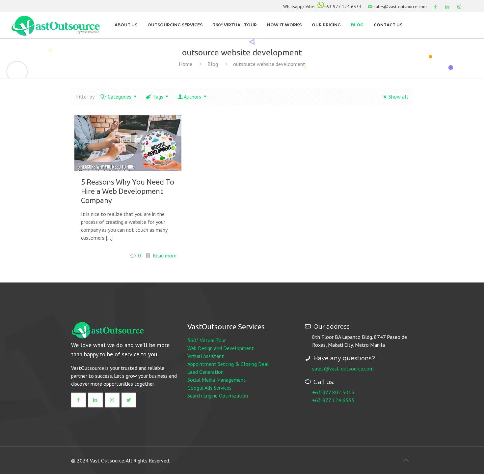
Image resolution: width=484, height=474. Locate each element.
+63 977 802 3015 (333, 392)
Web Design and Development (220, 348)
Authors (192, 96)
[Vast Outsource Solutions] (56, 25)
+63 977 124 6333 (343, 7)
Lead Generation (205, 372)
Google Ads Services (209, 387)
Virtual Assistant (205, 356)
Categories (119, 96)
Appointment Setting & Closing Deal (228, 364)
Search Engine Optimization (217, 395)
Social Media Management (216, 379)
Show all (398, 96)
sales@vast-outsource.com (343, 368)
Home (185, 64)
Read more (164, 255)
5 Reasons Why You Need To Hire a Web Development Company (127, 191)
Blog (212, 64)
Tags (158, 96)
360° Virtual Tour (206, 340)
